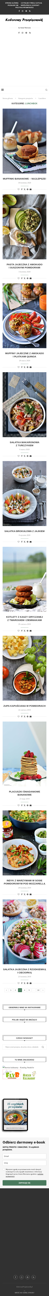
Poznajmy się (13, 5)
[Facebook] (19, 11)
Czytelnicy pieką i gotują (31, 3)
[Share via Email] (30, 189)
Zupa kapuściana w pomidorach (24, 706)
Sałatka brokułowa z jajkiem (24, 531)
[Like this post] (18, 189)
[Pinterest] (26, 11)
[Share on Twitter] (24, 189)
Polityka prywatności (24, 7)
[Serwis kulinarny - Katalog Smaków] (18, 1068)
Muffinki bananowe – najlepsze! (24, 178)
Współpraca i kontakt (30, 5)
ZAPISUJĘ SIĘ (24, 1183)
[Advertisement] (24, 60)
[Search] (46, 90)
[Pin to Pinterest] (27, 189)
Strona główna (11, 3)
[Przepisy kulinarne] (29, 1071)
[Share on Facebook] (21, 189)
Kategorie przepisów (25, 98)
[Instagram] (22, 11)
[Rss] (29, 11)
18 (38, 990)
